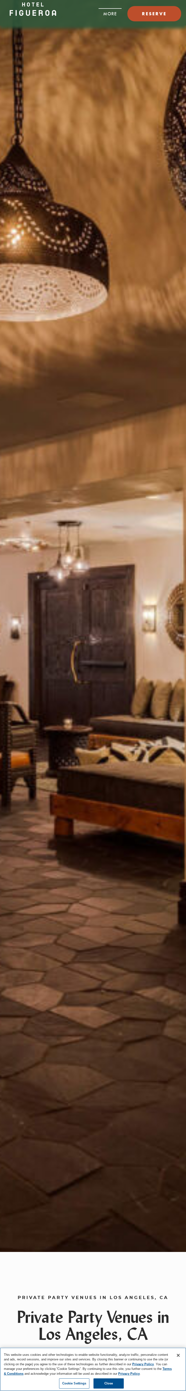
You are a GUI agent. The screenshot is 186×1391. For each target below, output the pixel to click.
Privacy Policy (143, 1364)
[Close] (178, 1355)
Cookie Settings (74, 1383)
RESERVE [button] (154, 14)
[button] (110, 12)
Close (108, 1383)
